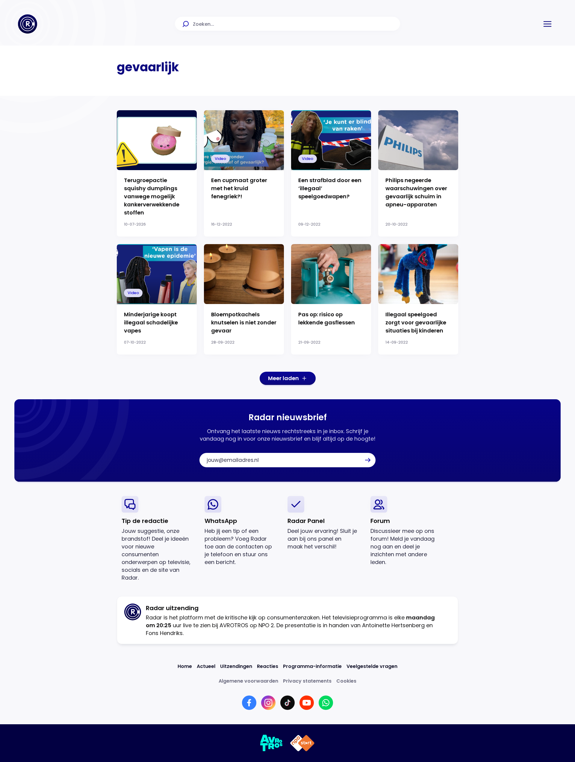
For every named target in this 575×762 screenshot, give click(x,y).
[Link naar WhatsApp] (326, 703)
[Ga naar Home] (27, 24)
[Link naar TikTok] (287, 703)
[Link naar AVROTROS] (271, 743)
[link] (158, 538)
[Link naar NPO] (302, 743)
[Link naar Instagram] (268, 703)
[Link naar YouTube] (306, 703)
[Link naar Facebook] (249, 703)
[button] (547, 24)
